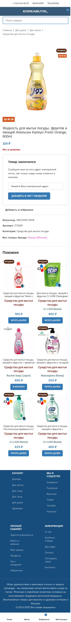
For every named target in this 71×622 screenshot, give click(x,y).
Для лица (17, 490)
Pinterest (51, 511)
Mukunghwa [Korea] (52, 375)
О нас (48, 531)
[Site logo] (35, 11)
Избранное (16, 570)
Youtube (51, 505)
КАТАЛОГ (17, 473)
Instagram (52, 482)
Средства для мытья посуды (19, 34)
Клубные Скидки (50, 539)
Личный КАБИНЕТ (16, 527)
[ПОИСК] (64, 20)
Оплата (49, 552)
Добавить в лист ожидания (29, 196)
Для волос (18, 485)
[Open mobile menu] (4, 11)
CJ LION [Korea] (52, 308)
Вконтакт (52, 494)
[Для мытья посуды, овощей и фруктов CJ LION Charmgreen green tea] (52, 275)
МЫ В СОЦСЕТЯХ (53, 475)
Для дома (20, 30)
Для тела (17, 496)
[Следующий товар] (13, 41)
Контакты (50, 567)
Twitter (50, 499)
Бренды (16, 479)
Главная (7, 30)
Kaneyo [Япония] (37, 237)
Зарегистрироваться (18, 535)
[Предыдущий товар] (5, 41)
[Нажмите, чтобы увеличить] (9, 106)
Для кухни (35, 30)
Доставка (50, 546)
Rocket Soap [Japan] (19, 375)
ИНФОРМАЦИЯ (53, 526)
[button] (18, 387)
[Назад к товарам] (9, 41)
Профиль (15, 555)
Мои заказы (16, 549)
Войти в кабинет (14, 542)
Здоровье (17, 508)
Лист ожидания (16, 563)
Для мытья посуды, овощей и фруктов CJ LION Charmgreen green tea (52, 296)
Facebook (52, 488)
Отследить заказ (51, 560)
